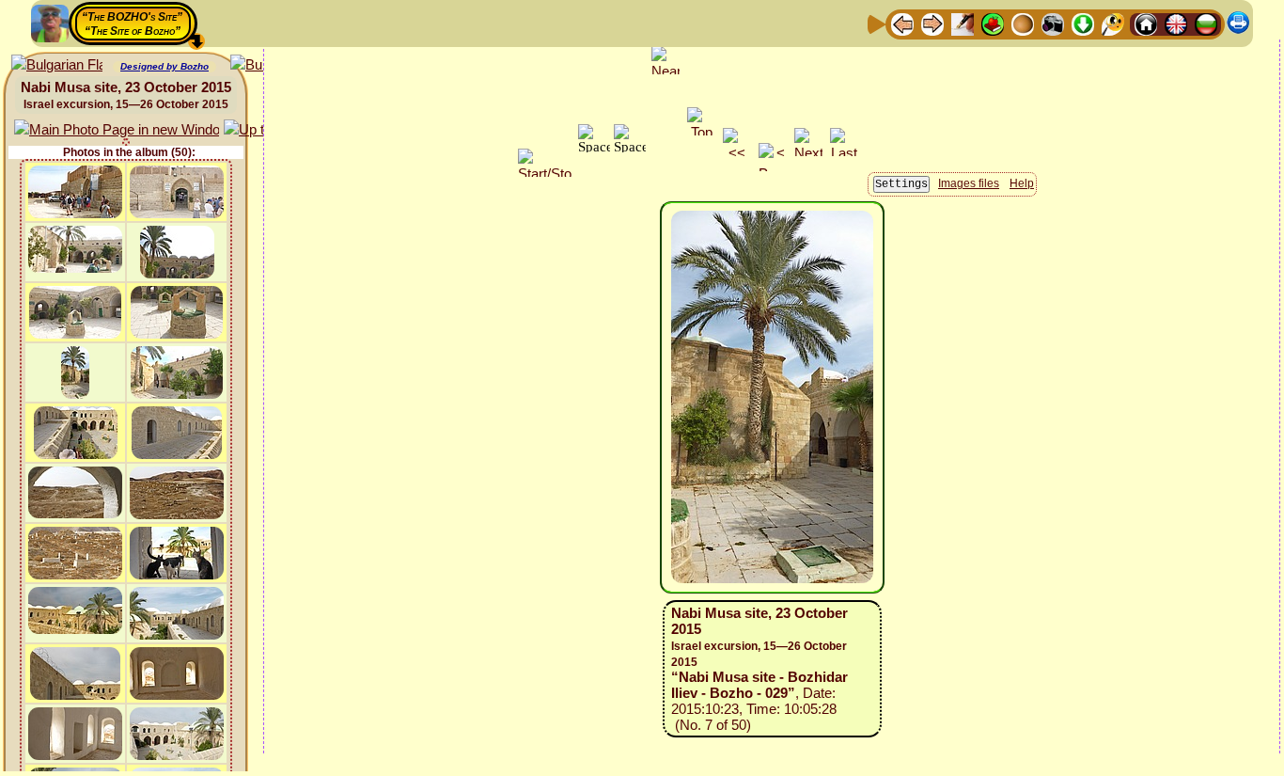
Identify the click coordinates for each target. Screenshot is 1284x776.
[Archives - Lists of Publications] (962, 23)
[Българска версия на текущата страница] (56, 65)
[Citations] (992, 23)
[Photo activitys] (1052, 23)
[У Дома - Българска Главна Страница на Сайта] (1206, 23)
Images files (968, 183)
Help (1022, 183)
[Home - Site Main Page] (1146, 23)
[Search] (1113, 23)
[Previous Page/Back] (902, 23)
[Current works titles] (1022, 23)
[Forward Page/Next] (932, 23)
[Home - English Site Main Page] (1176, 23)
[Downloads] (1083, 23)
